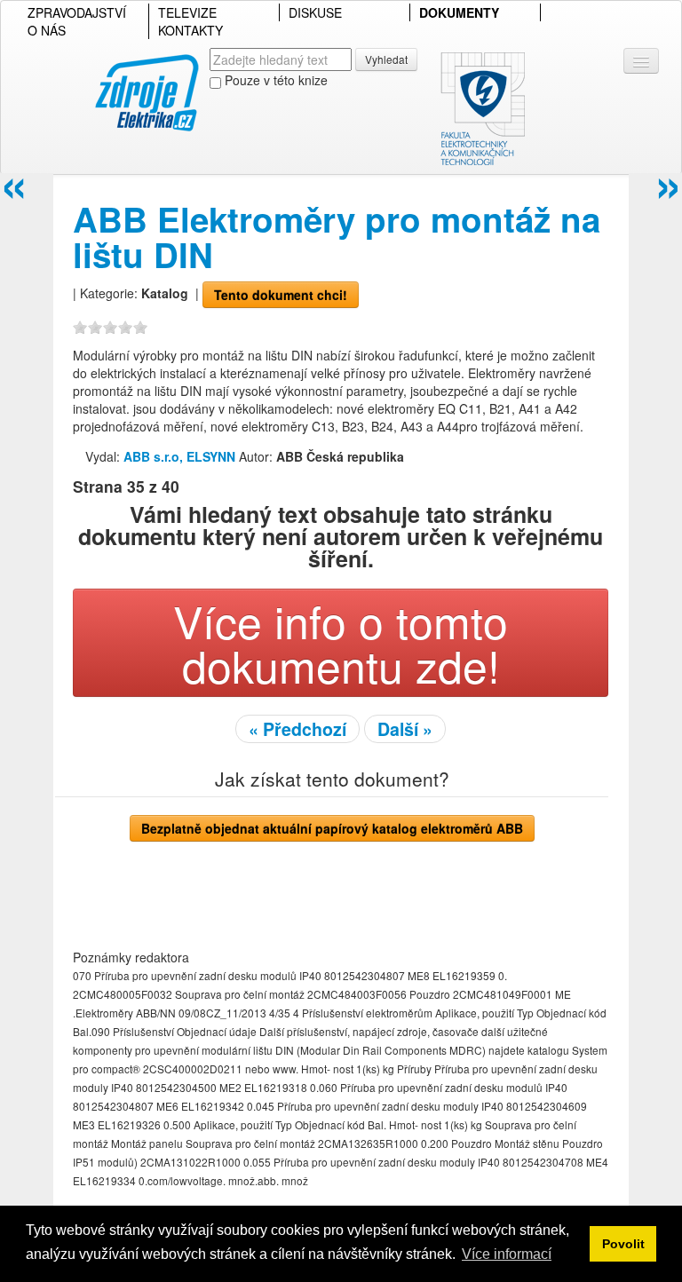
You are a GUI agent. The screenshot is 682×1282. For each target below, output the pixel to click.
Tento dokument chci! (280, 295)
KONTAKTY (190, 30)
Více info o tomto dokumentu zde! (340, 642)
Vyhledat (386, 59)
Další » (404, 728)
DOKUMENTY (459, 12)
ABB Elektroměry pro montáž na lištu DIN (336, 236)
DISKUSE (315, 12)
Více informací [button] (506, 1254)
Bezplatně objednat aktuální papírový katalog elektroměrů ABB (332, 828)
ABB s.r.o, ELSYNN (181, 456)
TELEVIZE (187, 12)
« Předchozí (297, 728)
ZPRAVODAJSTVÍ (77, 12)
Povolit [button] (623, 1244)
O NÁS (47, 30)
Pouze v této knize (274, 80)
